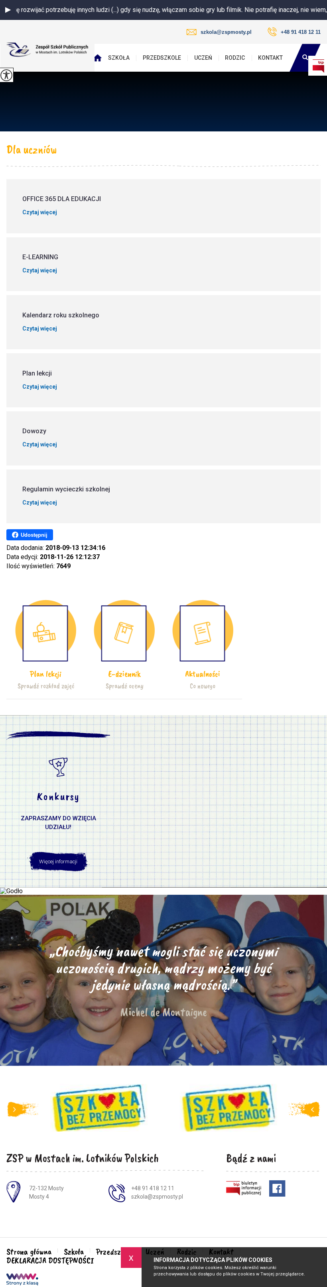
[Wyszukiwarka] (305, 58)
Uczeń (203, 58)
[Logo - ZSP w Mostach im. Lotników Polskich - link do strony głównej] (47, 50)
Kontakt (270, 58)
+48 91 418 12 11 (301, 32)
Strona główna (99, 58)
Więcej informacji (58, 862)
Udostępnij (34, 535)
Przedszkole (162, 58)
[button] (8, 10)
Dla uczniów (31, 149)
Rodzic (235, 58)
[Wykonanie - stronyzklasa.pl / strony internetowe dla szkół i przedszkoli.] (22, 1280)
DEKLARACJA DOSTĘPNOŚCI (50, 1260)
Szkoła (119, 58)
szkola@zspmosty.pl (226, 32)
